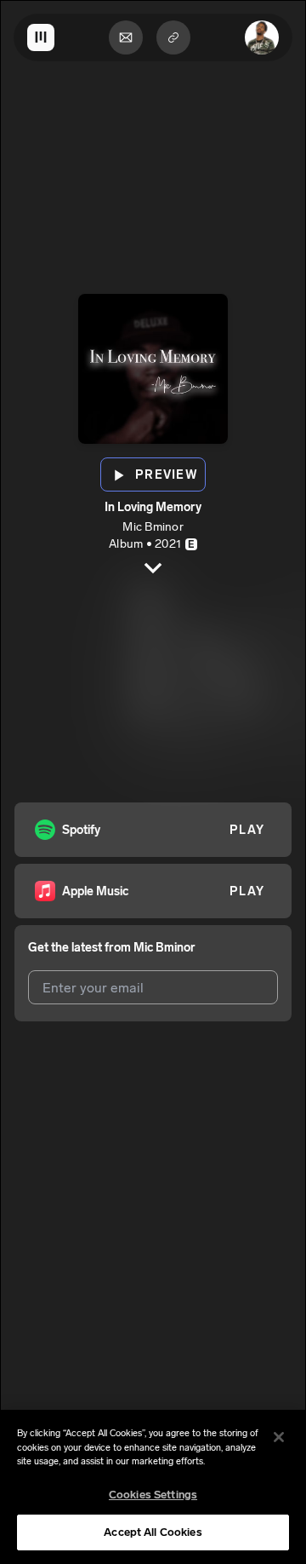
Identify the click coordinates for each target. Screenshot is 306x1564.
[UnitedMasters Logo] (40, 37)
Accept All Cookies (152, 1532)
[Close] (279, 1437)
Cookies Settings (153, 1494)
